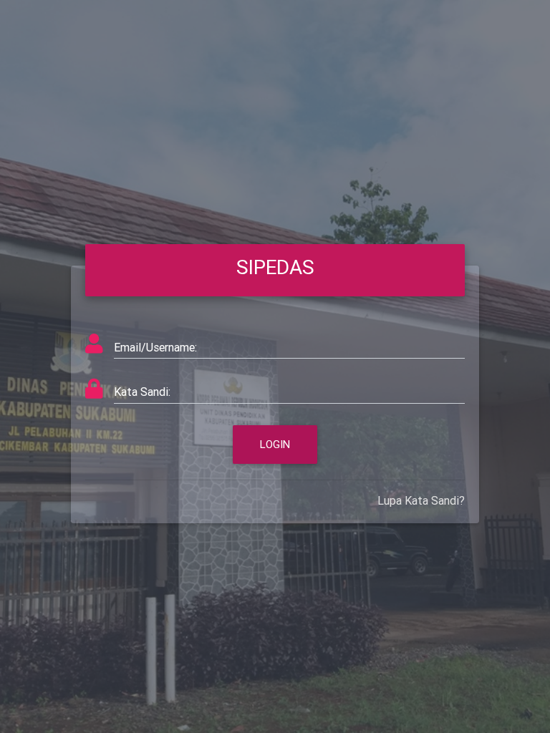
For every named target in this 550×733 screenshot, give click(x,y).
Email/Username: (155, 347)
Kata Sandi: (142, 391)
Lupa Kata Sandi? (421, 500)
